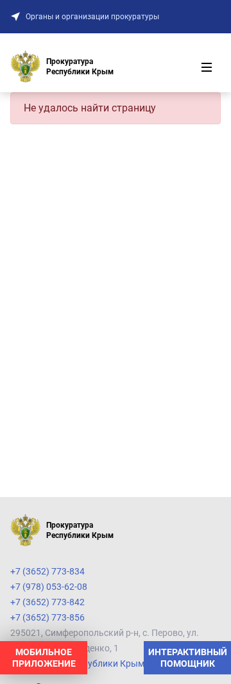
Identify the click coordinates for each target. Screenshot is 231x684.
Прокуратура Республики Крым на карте (96, 663)
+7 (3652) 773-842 (47, 602)
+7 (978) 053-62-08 (48, 587)
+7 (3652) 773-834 (47, 571)
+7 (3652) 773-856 (47, 617)
